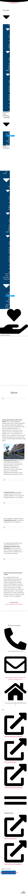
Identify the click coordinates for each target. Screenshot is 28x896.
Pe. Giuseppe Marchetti (12, 63)
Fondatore (11, 46)
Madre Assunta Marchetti (12, 58)
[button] (5, 159)
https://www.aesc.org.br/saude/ (13, 604)
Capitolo (6, 112)
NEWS (4, 146)
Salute (10, 135)
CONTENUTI (6, 148)
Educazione (11, 137)
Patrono (10, 67)
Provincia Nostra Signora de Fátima (13, 96)
